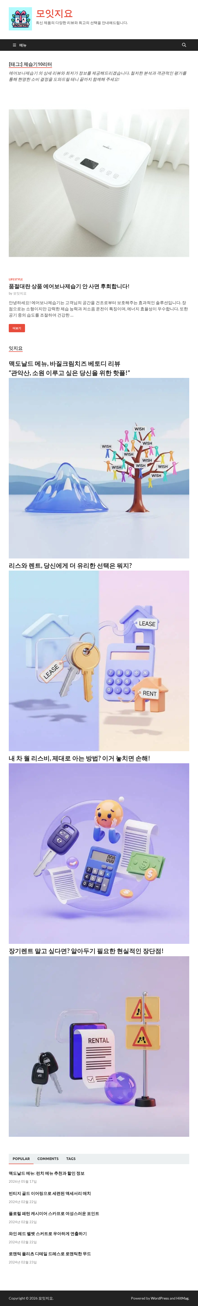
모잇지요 (54, 13)
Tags (71, 1159)
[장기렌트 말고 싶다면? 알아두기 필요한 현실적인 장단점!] (99, 1135)
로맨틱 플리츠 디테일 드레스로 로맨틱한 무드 (50, 1253)
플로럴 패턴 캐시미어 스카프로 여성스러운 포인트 (54, 1213)
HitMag (182, 1298)
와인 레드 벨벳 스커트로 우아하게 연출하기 (48, 1233)
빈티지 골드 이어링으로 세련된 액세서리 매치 (50, 1193)
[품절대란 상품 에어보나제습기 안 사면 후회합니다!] (99, 183)
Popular (21, 1159)
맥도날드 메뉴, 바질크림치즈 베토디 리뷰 (64, 363)
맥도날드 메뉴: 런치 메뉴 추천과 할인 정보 (47, 1173)
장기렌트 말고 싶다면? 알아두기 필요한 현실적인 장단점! (86, 950)
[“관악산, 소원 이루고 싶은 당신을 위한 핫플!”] (99, 556)
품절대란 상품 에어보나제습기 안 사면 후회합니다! (69, 286)
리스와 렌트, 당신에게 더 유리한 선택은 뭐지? (70, 565)
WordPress (160, 1298)
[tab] (21, 1159)
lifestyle (16, 279)
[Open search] (184, 45)
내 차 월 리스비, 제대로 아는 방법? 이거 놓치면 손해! (79, 758)
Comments (48, 1159)
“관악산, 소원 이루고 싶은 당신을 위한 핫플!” (69, 372)
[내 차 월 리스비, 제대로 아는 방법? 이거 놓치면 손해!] (99, 942)
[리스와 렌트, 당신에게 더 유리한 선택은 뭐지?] (99, 749)
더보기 (15, 327)
